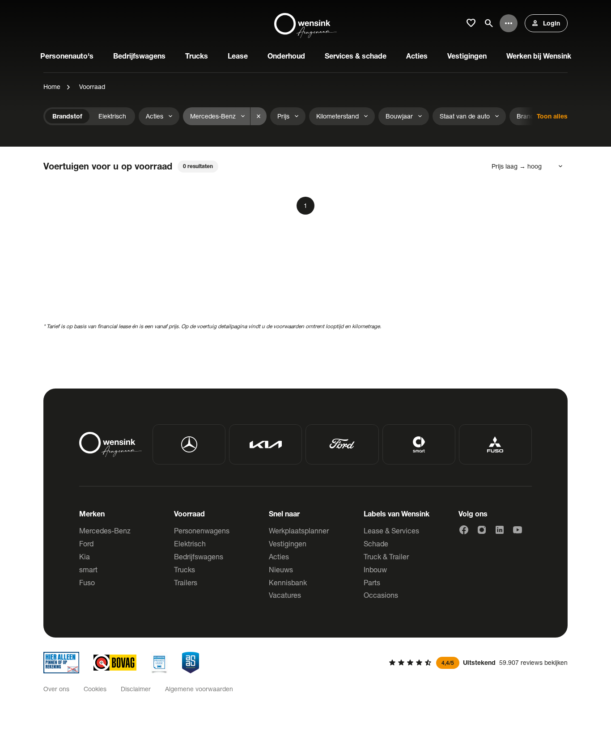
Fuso (87, 582)
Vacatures (285, 595)
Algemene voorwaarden (199, 689)
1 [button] (305, 205)
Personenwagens (201, 530)
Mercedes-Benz (105, 530)
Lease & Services (391, 530)
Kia (84, 556)
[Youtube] (517, 529)
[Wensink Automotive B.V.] (305, 23)
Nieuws (281, 569)
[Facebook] (463, 529)
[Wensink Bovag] (114, 662)
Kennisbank (288, 582)
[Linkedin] (499, 529)
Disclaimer (136, 689)
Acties (279, 556)
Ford (86, 543)
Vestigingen (287, 543)
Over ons (56, 689)
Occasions (381, 595)
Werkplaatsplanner (299, 530)
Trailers (185, 582)
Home (51, 86)
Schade (376, 543)
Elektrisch (190, 543)
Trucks (184, 569)
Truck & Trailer (386, 556)
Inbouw (375, 569)
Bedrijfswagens (198, 556)
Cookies (95, 689)
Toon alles (552, 116)
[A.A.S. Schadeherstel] (190, 662)
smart (88, 569)
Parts (372, 582)
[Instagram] (481, 529)
